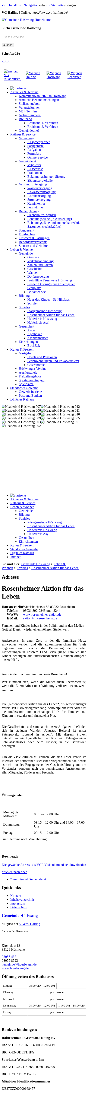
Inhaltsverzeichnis (22, 899)
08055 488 (9, 957)
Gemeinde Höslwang (20, 915)
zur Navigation (28, 5)
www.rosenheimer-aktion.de (42, 614)
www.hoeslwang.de (15, 968)
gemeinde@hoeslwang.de (19, 964)
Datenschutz (18, 907)
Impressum (17, 903)
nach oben (20, 872)
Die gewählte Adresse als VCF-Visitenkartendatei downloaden (44, 865)
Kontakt (15, 895)
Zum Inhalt (9, 5)
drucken (7, 872)
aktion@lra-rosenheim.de (40, 618)
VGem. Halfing (29, 924)
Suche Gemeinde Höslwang (21, 28)
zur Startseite (54, 5)
